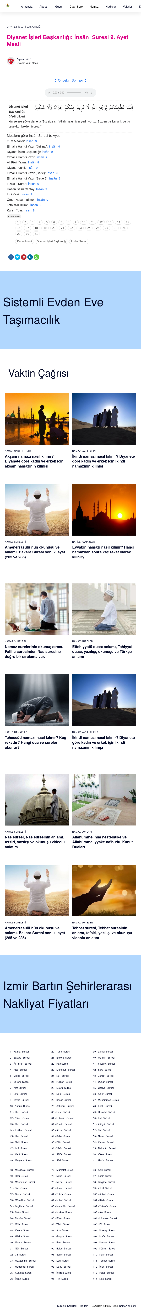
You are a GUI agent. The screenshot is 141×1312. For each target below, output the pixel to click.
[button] (26, 6)
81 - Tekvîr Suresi (61, 1194)
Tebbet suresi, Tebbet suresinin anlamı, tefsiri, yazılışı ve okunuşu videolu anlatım (102, 932)
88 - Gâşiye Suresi (61, 1236)
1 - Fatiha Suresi (19, 1051)
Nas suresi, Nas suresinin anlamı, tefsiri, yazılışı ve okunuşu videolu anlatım (35, 842)
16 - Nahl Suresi (19, 1142)
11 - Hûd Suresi (19, 1112)
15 (127, 222)
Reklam (84, 1306)
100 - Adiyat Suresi (103, 1194)
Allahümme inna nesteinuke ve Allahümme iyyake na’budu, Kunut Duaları (102, 842)
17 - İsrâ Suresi (18, 1148)
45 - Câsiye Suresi (103, 1087)
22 (71, 227)
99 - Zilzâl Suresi (102, 1188)
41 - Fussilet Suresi (104, 1063)
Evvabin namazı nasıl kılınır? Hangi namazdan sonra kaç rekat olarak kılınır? (103, 552)
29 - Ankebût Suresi (62, 1106)
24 (88, 227)
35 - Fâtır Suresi (60, 1142)
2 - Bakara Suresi (20, 1057)
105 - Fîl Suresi (101, 1224)
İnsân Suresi (79, 241)
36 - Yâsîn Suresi (61, 1148)
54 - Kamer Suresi (103, 1142)
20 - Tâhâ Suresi (60, 1051)
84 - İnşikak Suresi (61, 1212)
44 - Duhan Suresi (103, 1081)
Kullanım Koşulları (67, 1306)
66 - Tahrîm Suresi (20, 1218)
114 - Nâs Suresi (102, 1278)
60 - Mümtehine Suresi (22, 1182)
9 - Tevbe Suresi (19, 1100)
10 (83, 222)
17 (27, 227)
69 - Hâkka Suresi (20, 1236)
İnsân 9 (31, 141)
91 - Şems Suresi (61, 1254)
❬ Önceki (61, 80)
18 (36, 227)
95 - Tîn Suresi (59, 1278)
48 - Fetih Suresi (102, 1106)
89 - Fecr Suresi (60, 1242)
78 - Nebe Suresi (60, 1176)
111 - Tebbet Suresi (104, 1260)
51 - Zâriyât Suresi (103, 1124)
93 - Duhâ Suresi (60, 1266)
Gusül (58, 6)
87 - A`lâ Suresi (60, 1230)
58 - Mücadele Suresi (22, 1170)
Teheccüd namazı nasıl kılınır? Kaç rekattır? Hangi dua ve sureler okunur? (35, 742)
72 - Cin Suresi (18, 1254)
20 (53, 227)
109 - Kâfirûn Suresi (104, 1248)
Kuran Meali (14, 216)
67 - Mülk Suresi (19, 1224)
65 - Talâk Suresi (19, 1212)
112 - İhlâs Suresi (103, 1266)
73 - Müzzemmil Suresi (23, 1260)
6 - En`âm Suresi (19, 1081)
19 (45, 227)
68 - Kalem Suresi (20, 1230)
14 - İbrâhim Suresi (20, 1130)
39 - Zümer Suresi (103, 1051)
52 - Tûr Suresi (101, 1130)
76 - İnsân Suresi (19, 1278)
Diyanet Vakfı (24, 59)
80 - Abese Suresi (61, 1188)
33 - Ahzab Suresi (61, 1130)
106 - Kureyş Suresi (104, 1230)
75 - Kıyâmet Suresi (21, 1272)
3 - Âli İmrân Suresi (20, 1063)
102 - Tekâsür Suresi (104, 1206)
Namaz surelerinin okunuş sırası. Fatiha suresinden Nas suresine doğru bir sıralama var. (34, 651)
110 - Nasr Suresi (103, 1254)
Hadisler (111, 6)
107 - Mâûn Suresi (103, 1236)
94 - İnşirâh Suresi (61, 1272)
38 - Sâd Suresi (60, 1160)
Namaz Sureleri (15, 541)
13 (109, 222)
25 (97, 227)
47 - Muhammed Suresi (106, 1100)
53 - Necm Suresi (103, 1136)
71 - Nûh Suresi (19, 1248)
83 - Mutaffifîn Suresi (63, 1206)
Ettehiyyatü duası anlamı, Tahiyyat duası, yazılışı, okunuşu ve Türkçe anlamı (102, 651)
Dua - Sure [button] (76, 6)
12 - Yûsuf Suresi (19, 1118)
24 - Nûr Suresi (60, 1075)
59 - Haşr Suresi (19, 1176)
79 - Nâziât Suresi (61, 1182)
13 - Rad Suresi (19, 1124)
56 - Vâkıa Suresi (102, 1154)
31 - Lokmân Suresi (62, 1118)
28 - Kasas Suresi (61, 1100)
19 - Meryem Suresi (21, 1160)
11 (92, 222)
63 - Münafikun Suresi (22, 1200)
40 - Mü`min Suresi (104, 1057)
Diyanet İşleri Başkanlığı (24, 27)
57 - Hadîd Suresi (103, 1160)
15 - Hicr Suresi (19, 1136)
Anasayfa (26, 6)
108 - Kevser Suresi (104, 1242)
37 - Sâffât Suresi (61, 1154)
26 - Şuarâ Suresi (61, 1087)
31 (36, 233)
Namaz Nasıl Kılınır (18, 450)
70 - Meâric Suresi (20, 1242)
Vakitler (127, 6)
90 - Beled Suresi (61, 1248)
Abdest (44, 6)
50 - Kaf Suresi (101, 1118)
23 (80, 227)
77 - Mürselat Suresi (62, 1170)
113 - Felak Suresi (103, 1272)
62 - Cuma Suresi (20, 1194)
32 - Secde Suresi (61, 1124)
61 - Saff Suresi (18, 1188)
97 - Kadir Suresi (102, 1176)
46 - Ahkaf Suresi (102, 1094)
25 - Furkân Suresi (61, 1081)
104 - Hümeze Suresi (105, 1218)
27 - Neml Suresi (60, 1094)
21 (62, 227)
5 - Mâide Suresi (19, 1075)
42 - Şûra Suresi (102, 1069)
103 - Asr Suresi (102, 1212)
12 (101, 222)
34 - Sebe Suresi (60, 1136)
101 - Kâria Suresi (103, 1200)
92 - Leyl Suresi (60, 1260)
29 (18, 233)
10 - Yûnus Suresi (20, 1106)
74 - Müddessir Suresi (22, 1266)
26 (106, 227)
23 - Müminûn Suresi (63, 1069)
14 (118, 222)
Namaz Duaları (82, 831)
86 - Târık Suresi (60, 1224)
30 (27, 233)
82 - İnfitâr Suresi (61, 1200)
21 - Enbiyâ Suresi (61, 1057)
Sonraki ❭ (79, 80)
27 (115, 227)
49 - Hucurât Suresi (104, 1112)
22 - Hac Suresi (59, 1063)
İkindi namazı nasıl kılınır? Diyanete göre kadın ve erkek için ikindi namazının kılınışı (103, 461)
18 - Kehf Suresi (19, 1154)
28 (124, 227)
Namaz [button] (94, 6)
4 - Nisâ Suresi (18, 1069)
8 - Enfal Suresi (18, 1094)
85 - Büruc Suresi (60, 1218)
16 (18, 227)
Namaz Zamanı (127, 1306)
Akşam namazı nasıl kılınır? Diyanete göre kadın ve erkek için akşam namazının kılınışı (34, 461)
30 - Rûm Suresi (60, 1112)
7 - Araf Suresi (18, 1087)
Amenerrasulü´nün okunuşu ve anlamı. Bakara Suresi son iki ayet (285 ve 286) (35, 552)
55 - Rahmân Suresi (104, 1148)
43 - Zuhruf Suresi (103, 1075)
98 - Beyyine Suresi (104, 1182)
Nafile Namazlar (83, 541)
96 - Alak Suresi (102, 1170)
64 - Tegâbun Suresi (21, 1206)
